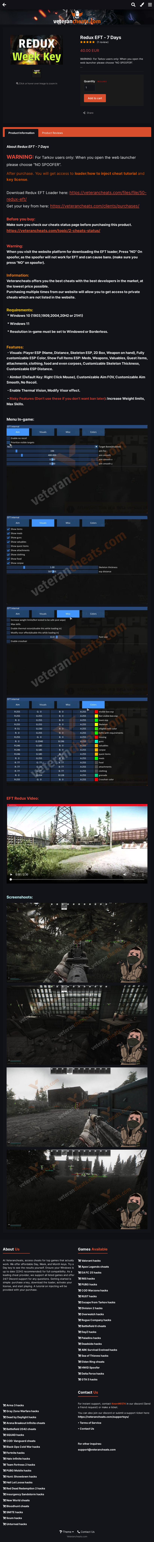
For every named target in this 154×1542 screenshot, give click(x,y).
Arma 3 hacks (15, 1405)
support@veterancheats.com (97, 1449)
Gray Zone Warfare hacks (22, 1411)
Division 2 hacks (92, 1308)
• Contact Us (86, 1428)
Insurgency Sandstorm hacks (25, 1494)
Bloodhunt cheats (17, 1506)
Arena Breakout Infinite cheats (25, 1423)
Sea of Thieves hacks (94, 1355)
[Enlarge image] (77, 468)
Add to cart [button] (95, 98)
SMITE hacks (14, 1512)
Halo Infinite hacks (18, 1458)
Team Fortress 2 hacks (20, 1464)
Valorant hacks (91, 1260)
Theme (67, 1531)
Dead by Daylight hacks (21, 1417)
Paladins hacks (91, 1337)
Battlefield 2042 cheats (21, 1429)
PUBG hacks (89, 1284)
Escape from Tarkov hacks (98, 1302)
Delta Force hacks (92, 1373)
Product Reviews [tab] (52, 132)
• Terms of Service (89, 1422)
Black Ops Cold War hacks (23, 1446)
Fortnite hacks (15, 1452)
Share (89, 112)
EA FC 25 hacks (91, 1272)
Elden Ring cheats (92, 1361)
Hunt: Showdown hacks (21, 1476)
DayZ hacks (88, 1331)
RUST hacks (89, 1296)
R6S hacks (88, 1278)
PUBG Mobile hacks (18, 1470)
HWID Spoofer (90, 1367)
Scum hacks (14, 1518)
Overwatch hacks (92, 1314)
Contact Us (87, 1531)
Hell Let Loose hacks (19, 1482)
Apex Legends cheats (95, 1266)
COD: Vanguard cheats (20, 1440)
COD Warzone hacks (94, 1290)
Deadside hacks (91, 1343)
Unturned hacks (16, 1524)
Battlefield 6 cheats (93, 1326)
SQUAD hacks (15, 1434)
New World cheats (18, 1500)
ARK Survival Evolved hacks (99, 1349)
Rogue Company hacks (96, 1320)
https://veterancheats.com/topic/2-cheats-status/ (53, 230)
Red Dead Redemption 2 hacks (25, 1488)
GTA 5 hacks (89, 1379)
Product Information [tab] (21, 132)
